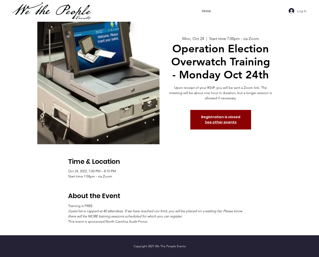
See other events (221, 122)
